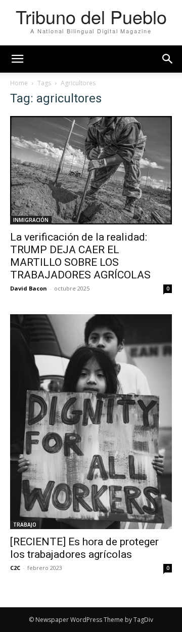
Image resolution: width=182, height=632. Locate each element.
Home (19, 83)
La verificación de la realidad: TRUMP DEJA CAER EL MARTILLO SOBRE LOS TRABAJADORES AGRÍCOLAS (80, 256)
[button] (168, 59)
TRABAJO (24, 524)
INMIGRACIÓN (31, 219)
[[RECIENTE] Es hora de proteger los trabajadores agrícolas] (91, 422)
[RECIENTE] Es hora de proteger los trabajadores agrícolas (84, 548)
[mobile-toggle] (17, 59)
